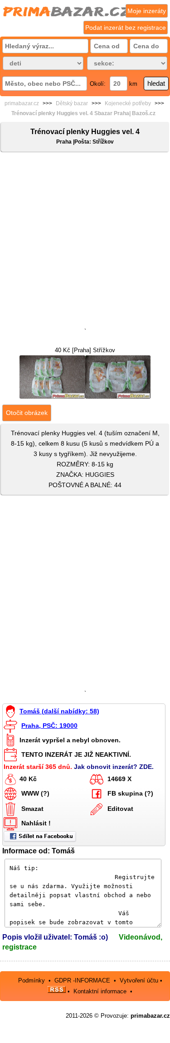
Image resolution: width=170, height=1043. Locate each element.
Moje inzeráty (146, 10)
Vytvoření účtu (139, 980)
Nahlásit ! (36, 823)
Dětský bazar (72, 103)
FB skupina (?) (130, 793)
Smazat (32, 808)
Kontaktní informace (99, 990)
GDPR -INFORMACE (83, 980)
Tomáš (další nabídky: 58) (59, 711)
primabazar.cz (22, 103)
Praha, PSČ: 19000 (49, 725)
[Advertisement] (85, 241)
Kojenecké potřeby (128, 103)
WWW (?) (35, 793)
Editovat (120, 808)
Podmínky (31, 980)
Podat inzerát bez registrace (125, 27)
